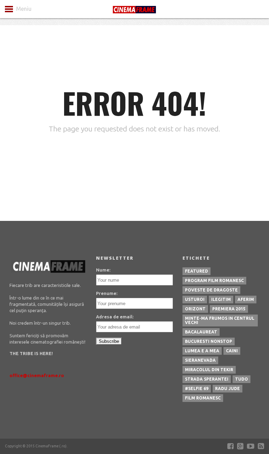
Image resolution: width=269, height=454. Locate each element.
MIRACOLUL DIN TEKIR (209, 369)
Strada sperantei (206, 379)
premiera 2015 (229, 309)
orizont (195, 309)
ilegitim (221, 299)
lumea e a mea (202, 350)
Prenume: (106, 293)
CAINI (232, 350)
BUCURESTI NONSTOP (208, 341)
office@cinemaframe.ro (36, 375)
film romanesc (203, 398)
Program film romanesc (214, 280)
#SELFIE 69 (196, 388)
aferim (245, 299)
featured (196, 271)
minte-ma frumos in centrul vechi (219, 320)
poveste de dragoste (211, 290)
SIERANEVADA (200, 360)
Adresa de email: (114, 316)
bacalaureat (201, 332)
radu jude (227, 388)
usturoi (195, 299)
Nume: (103, 269)
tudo (241, 379)
